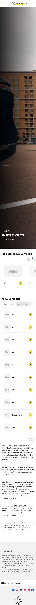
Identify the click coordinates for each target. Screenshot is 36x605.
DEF (12, 304)
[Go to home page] (19, 3)
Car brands (10, 583)
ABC (5, 304)
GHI (19, 304)
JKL (26, 304)
